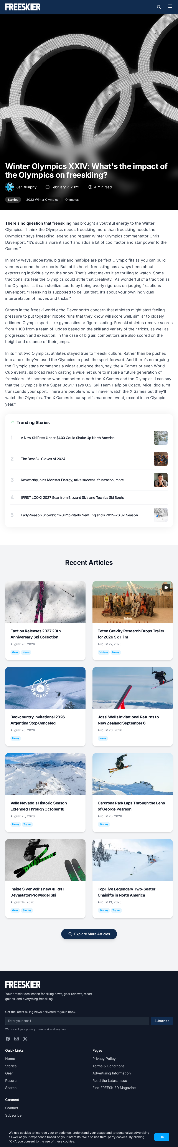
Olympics (72, 199)
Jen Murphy (26, 187)
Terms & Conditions (108, 1066)
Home (10, 1058)
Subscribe (162, 1021)
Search (10, 1088)
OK (162, 1137)
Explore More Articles (92, 934)
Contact (11, 1108)
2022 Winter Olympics (42, 199)
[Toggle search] (159, 7)
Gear (9, 1073)
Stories (13, 199)
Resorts (11, 1080)
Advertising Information (111, 1073)
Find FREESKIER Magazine (114, 1088)
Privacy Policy (104, 1058)
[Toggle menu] (170, 6)
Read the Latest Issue (109, 1080)
